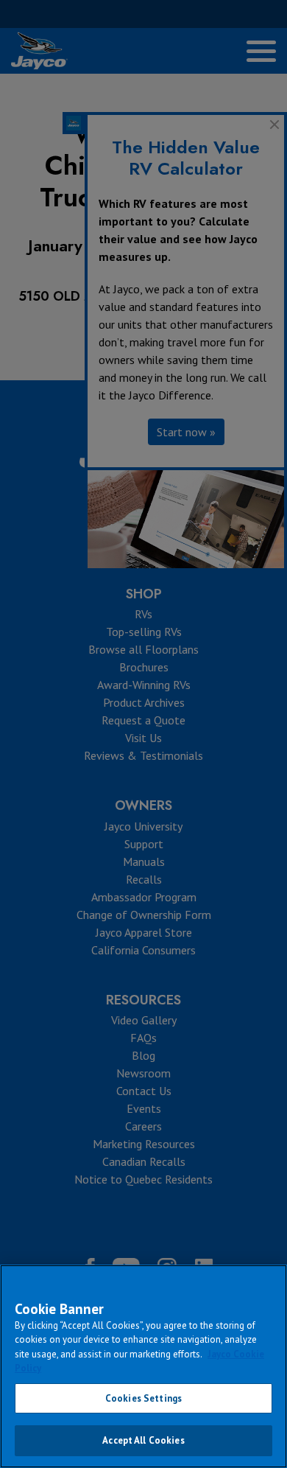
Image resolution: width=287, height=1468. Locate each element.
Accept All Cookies (143, 1440)
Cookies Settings (143, 1398)
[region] (143, 1366)
